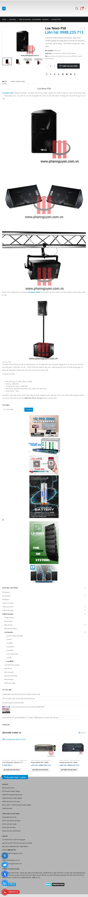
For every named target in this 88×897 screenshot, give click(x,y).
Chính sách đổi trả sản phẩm (11, 821)
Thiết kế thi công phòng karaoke (12, 795)
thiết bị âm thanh (77, 56)
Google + (59, 74)
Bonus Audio (8, 621)
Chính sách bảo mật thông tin (11, 831)
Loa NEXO (63, 53)
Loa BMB (9, 643)
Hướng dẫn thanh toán (9, 817)
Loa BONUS (10, 647)
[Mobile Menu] (4, 8)
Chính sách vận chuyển (9, 824)
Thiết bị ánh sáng (7, 610)
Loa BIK (8, 639)
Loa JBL (9, 657)
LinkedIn (55, 74)
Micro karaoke (8, 672)
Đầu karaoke (8, 625)
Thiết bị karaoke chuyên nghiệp (12, 798)
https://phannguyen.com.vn (11, 860)
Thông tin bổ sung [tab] (17, 81)
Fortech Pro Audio (8, 603)
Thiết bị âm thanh (7, 607)
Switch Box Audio (9, 683)
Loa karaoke (55, 53)
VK (71, 74)
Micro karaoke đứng (10, 676)
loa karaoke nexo (61, 56)
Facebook (47, 74)
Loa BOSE (9, 650)
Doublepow (5, 599)
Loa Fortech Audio (12, 654)
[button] (79, 732)
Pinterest (62, 74)
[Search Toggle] (77, 8)
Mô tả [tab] (4, 81)
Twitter (50, 74)
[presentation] (4, 41)
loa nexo (68, 56)
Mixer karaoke (8, 679)
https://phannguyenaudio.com (12, 864)
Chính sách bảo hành (9, 827)
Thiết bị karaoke (71, 53)
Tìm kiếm (29, 409)
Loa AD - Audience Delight (14, 636)
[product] (15, 747)
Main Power (8, 668)
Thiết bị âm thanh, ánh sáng (11, 801)
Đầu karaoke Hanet (10, 628)
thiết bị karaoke (49, 58)
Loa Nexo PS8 (7, 93)
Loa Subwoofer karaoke (12, 665)
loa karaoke (51, 56)
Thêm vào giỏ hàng (70, 66)
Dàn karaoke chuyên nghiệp (11, 791)
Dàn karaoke (6, 596)
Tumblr (75, 74)
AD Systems (6, 592)
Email (66, 74)
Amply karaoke (9, 617)
